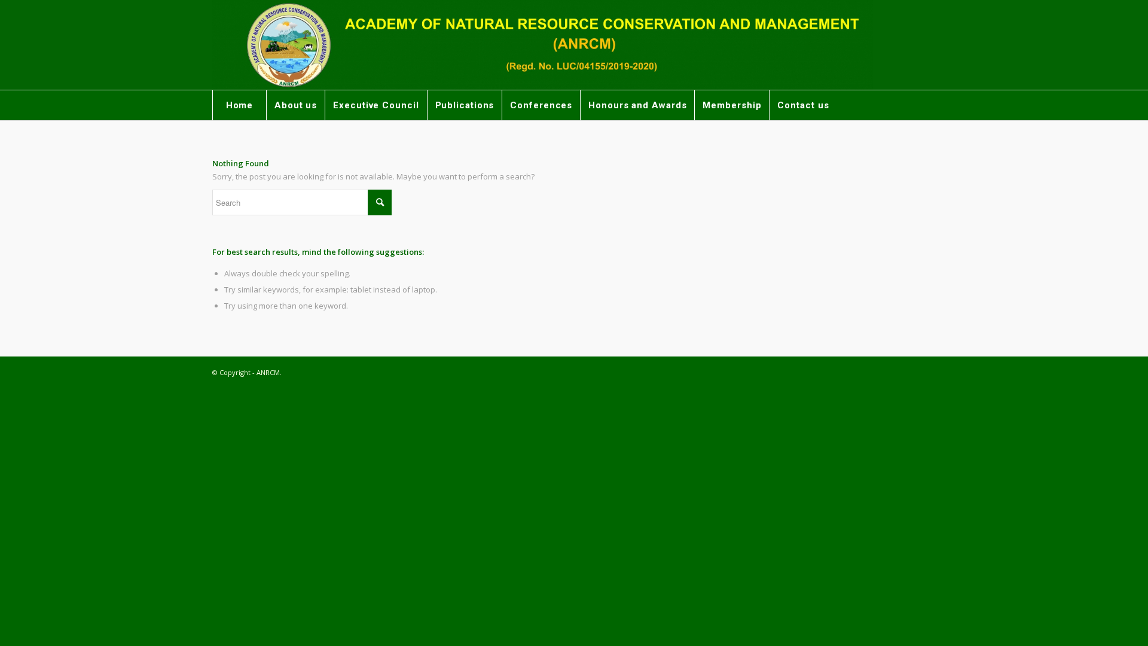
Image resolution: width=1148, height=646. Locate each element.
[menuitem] (239, 105)
